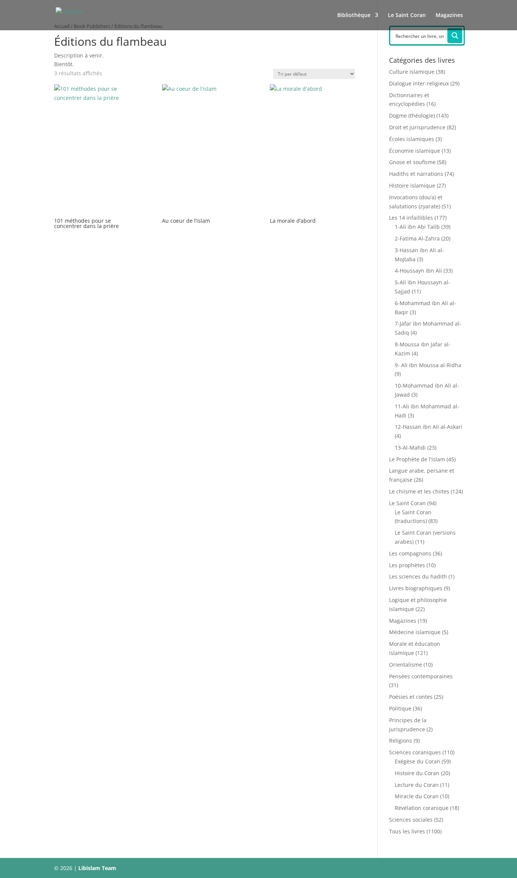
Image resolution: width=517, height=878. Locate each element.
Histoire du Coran (417, 773)
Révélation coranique (421, 807)
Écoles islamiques (411, 139)
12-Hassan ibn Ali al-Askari (428, 426)
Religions (400, 740)
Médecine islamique (415, 632)
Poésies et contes (411, 696)
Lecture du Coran (417, 784)
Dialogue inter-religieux (419, 83)
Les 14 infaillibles (411, 217)
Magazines (449, 15)
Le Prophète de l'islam (417, 459)
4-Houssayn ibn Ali (418, 270)
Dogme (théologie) (412, 115)
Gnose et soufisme (412, 162)
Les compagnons (410, 553)
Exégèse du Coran (417, 761)
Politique (400, 708)
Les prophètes (407, 565)
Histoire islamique (412, 185)
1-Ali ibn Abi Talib (417, 226)
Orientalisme (405, 664)
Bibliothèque (354, 15)
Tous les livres (407, 831)
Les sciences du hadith (418, 576)
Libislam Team (97, 868)
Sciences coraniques (415, 752)
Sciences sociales (411, 819)
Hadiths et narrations (416, 173)
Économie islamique (414, 150)
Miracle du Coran (417, 796)
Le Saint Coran (407, 15)
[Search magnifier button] (454, 35)
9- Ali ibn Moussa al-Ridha (428, 365)
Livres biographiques (415, 588)
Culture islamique (411, 71)
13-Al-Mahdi (410, 447)
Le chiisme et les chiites (419, 491)
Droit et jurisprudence (417, 127)
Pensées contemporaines (421, 676)
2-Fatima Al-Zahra (417, 238)
